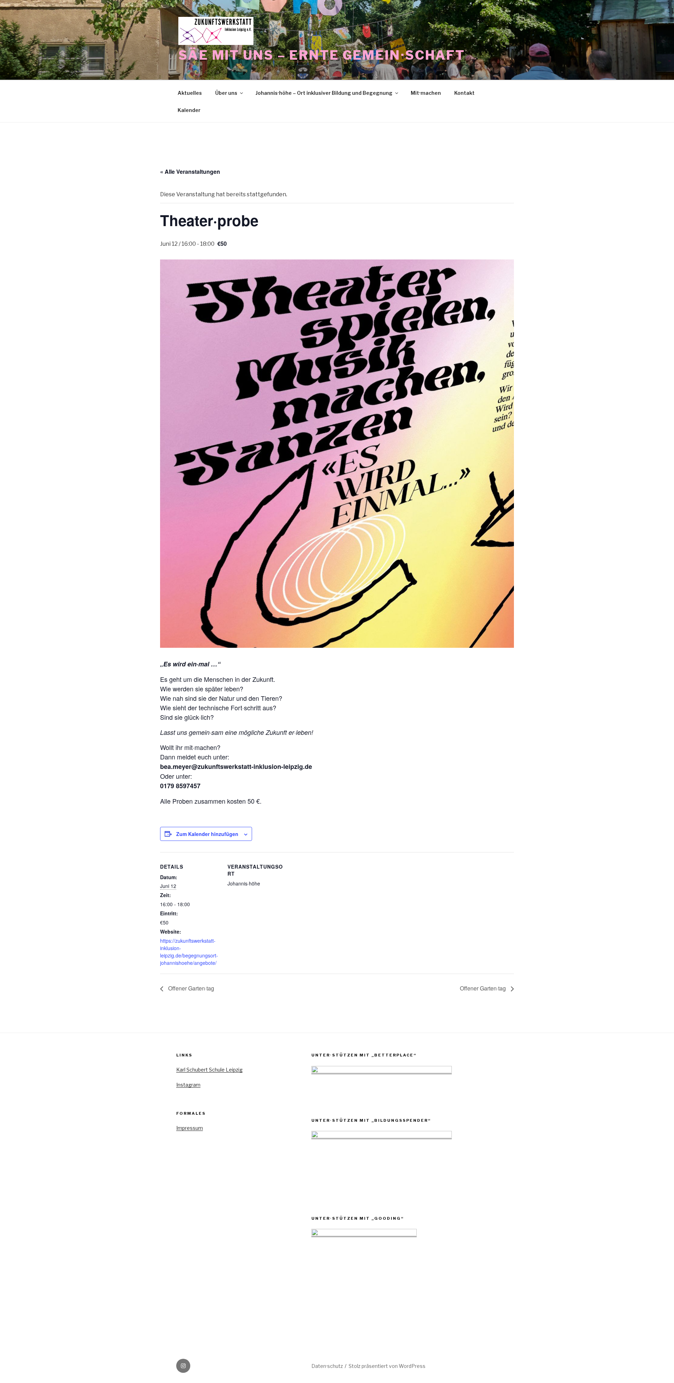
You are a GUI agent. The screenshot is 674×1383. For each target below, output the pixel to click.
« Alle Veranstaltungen (190, 171)
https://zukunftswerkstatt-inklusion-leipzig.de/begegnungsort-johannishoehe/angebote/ (189, 951)
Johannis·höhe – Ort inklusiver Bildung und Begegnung (324, 93)
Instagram (188, 1085)
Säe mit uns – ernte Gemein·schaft (321, 55)
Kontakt (464, 93)
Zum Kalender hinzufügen (207, 833)
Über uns (226, 93)
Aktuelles (190, 93)
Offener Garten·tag (190, 988)
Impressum (189, 1128)
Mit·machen (426, 93)
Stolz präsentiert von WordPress (387, 1366)
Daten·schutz (327, 1366)
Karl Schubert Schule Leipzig (209, 1070)
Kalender (189, 110)
